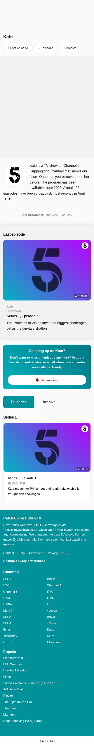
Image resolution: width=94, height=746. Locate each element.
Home (42, 741)
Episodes (19, 402)
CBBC (7, 642)
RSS (65, 553)
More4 (7, 610)
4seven (52, 610)
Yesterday (10, 636)
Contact (8, 553)
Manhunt (9, 714)
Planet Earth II (13, 657)
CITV (50, 636)
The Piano (10, 708)
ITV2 (50, 591)
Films (7, 676)
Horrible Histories (15, 670)
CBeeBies (54, 642)
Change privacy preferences (24, 560)
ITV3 (6, 598)
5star (6, 629)
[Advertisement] (47, 107)
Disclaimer (36, 553)
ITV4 (50, 598)
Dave (50, 629)
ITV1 (6, 585)
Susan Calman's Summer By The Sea (29, 683)
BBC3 (51, 617)
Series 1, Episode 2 (22, 316)
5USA (7, 617)
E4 (49, 604)
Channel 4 (54, 585)
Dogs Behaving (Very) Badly (22, 721)
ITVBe (7, 604)
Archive (49, 402)
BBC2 (51, 579)
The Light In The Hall (17, 702)
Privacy (53, 553)
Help (21, 553)
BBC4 (7, 623)
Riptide (8, 695)
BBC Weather (12, 664)
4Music (52, 623)
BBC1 (7, 579)
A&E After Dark (13, 689)
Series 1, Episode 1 (22, 478)
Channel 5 (10, 591)
